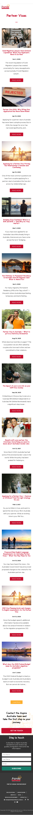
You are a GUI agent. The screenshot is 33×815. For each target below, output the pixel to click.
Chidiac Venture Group (19, 784)
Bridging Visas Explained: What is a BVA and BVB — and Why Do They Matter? (16, 222)
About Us (13, 795)
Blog (19, 795)
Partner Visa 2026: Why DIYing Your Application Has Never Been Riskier (16, 111)
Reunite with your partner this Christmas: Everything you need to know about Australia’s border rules (16, 442)
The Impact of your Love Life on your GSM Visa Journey (16, 387)
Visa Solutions (10, 792)
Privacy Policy (18, 811)
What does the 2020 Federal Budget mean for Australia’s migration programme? (16, 666)
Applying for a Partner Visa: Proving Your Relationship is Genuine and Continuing (16, 166)
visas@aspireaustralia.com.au (14, 799)
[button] (17, 702)
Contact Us (23, 797)
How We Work (21, 792)
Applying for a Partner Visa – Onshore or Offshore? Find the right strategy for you (16, 498)
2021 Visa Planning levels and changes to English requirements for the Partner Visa (16, 610)
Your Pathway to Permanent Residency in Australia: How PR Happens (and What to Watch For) (16, 278)
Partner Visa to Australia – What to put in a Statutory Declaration (16, 333)
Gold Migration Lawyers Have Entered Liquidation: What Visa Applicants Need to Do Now (16, 53)
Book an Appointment (11, 797)
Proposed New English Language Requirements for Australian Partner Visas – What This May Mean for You (16, 554)
